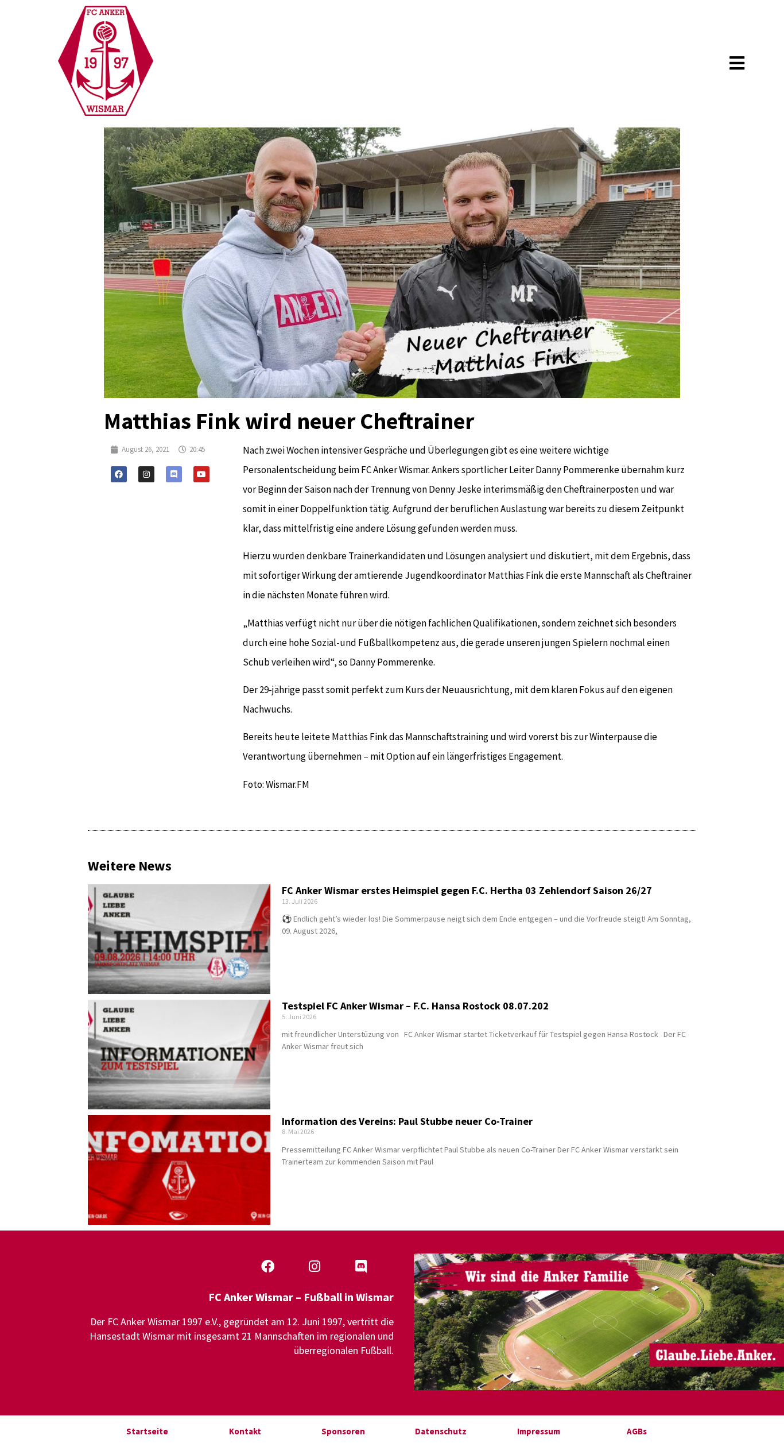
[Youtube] (201, 474)
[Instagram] (146, 474)
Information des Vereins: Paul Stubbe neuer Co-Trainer (407, 1121)
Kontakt (245, 1431)
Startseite (147, 1431)
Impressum (538, 1431)
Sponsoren (343, 1431)
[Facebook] (119, 474)
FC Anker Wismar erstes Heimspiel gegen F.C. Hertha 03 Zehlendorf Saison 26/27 (467, 890)
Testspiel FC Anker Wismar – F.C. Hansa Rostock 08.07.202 (415, 1005)
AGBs (637, 1431)
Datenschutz (441, 1431)
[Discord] (174, 474)
